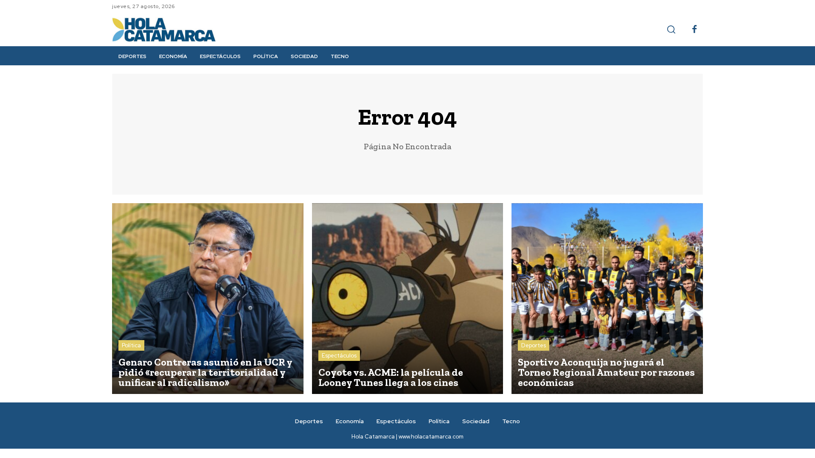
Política (131, 345)
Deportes (533, 345)
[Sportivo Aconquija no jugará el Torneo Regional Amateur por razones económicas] (607, 298)
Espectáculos (339, 355)
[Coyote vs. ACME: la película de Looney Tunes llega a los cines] (407, 298)
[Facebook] (694, 29)
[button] (671, 29)
